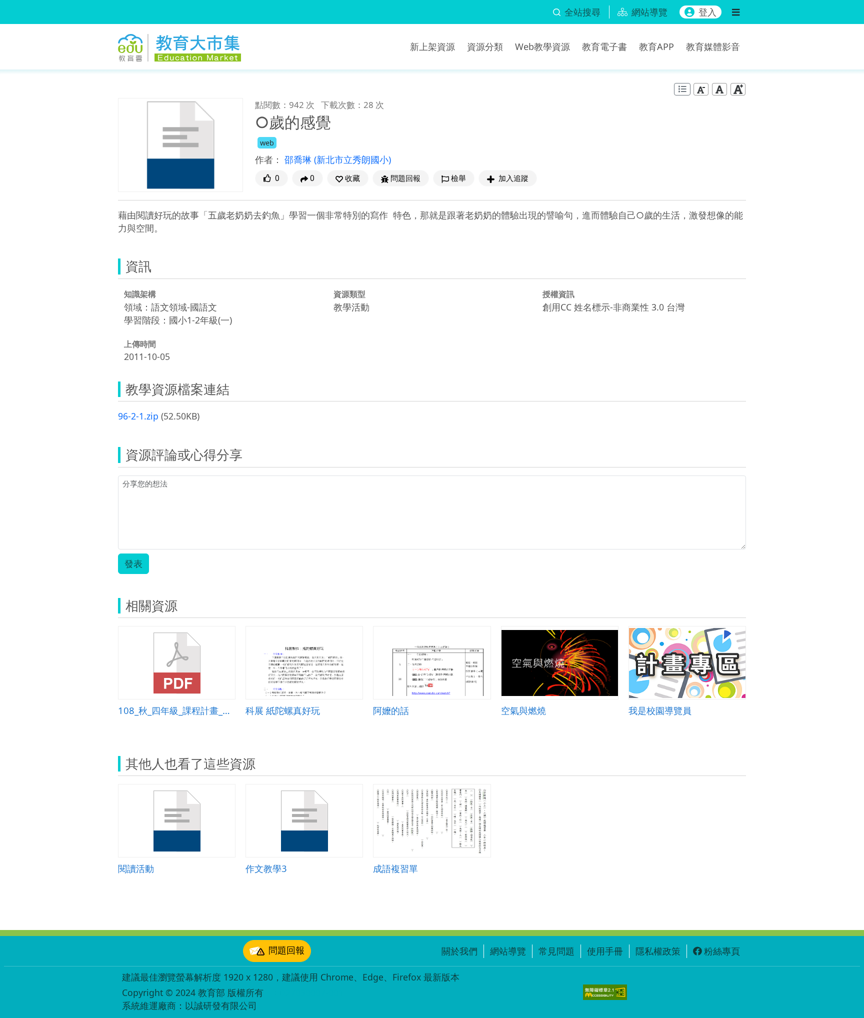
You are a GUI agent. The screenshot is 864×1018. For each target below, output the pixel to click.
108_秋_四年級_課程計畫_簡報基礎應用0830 (177, 710)
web (267, 143)
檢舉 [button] (458, 178)
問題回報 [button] (405, 178)
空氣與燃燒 (523, 710)
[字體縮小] (701, 89)
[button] (347, 178)
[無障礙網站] (605, 992)
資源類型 (350, 294)
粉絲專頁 (722, 951)
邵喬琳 (299, 160)
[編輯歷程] (682, 89)
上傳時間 (140, 344)
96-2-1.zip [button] (138, 416)
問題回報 (286, 950)
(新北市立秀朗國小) (352, 160)
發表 (133, 564)
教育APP (656, 46)
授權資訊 (558, 294)
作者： (268, 160)
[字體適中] (720, 89)
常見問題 (556, 951)
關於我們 (460, 951)
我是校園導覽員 (660, 710)
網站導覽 (508, 951)
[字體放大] (738, 89)
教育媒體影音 (713, 46)
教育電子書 (604, 46)
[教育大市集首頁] (179, 45)
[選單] (736, 12)
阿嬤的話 (391, 710)
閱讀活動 (136, 868)
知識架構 (140, 294)
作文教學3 (266, 868)
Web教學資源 (542, 46)
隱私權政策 (658, 951)
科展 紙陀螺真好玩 (283, 710)
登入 (707, 12)
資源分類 (485, 46)
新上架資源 (432, 46)
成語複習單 (395, 868)
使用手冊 (605, 951)
